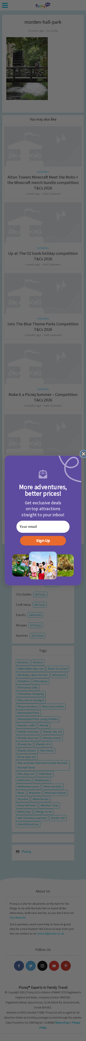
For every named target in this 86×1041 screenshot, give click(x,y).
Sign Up (43, 540)
